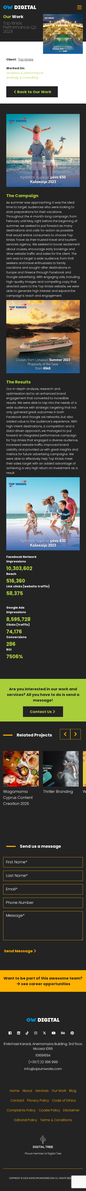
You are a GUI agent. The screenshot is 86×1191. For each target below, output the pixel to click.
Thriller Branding (18, 791)
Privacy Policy (38, 1100)
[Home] (43, 7)
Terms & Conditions (56, 1120)
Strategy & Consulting (22, 77)
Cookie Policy (49, 1110)
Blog (72, 1090)
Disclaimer (71, 1110)
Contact (17, 1100)
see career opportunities (45, 983)
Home (14, 1090)
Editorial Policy (25, 1120)
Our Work (59, 1090)
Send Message (18, 951)
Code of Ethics (64, 1100)
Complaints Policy (21, 1110)
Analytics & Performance (24, 73)
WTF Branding (56, 791)
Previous (65, 734)
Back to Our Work (34, 91)
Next (75, 734)
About (27, 1090)
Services (42, 1090)
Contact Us (41, 711)
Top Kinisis (25, 59)
